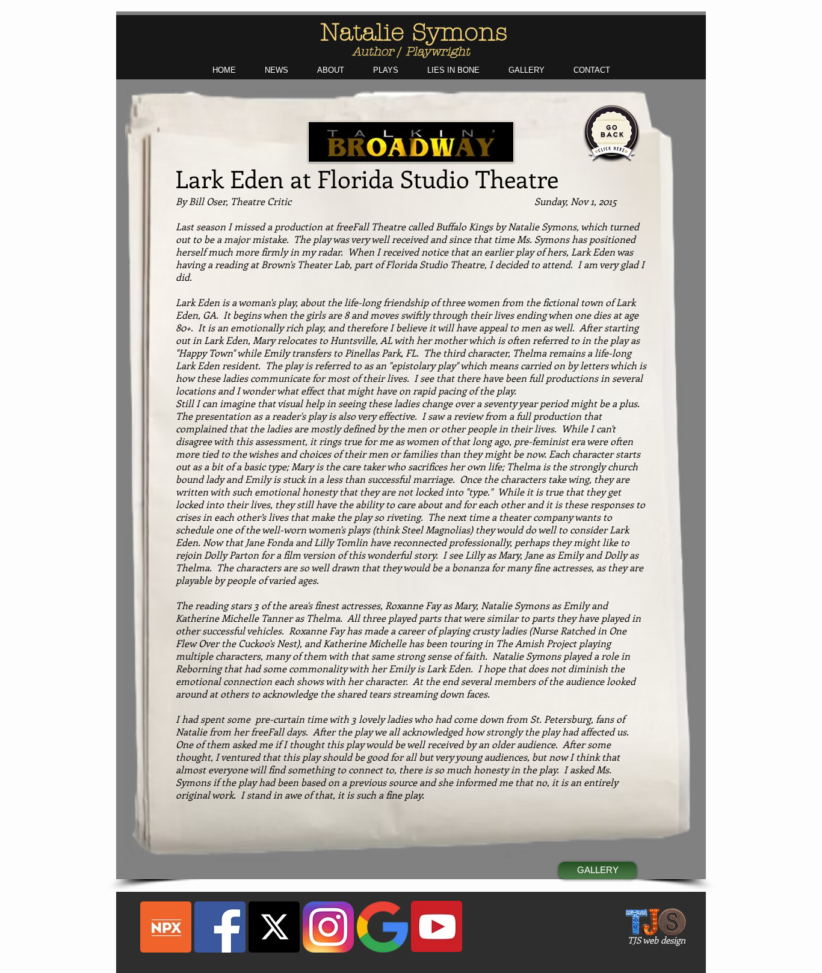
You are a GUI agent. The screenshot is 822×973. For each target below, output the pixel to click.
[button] (386, 70)
